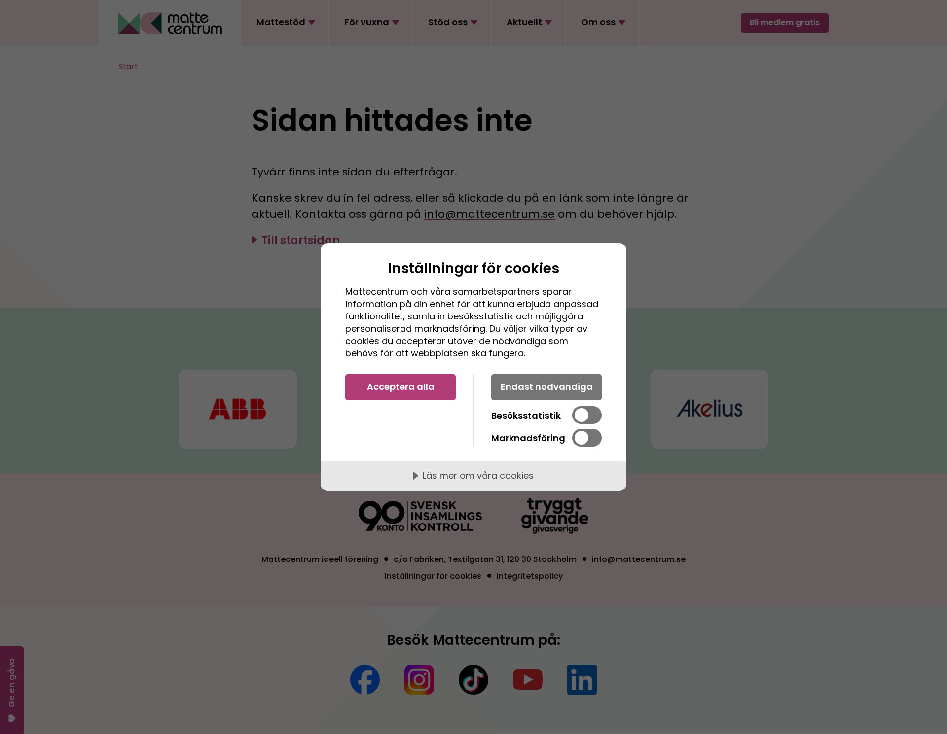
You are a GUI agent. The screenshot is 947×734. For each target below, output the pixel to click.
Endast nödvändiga (547, 387)
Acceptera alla (401, 387)
